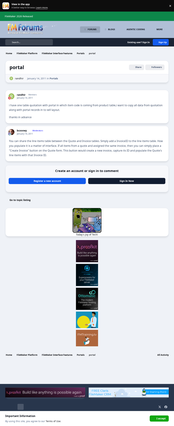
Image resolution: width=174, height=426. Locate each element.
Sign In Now (127, 181)
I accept (161, 418)
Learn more (6, 5)
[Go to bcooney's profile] (11, 132)
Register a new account (47, 181)
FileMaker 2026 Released (19, 16)
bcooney (22, 130)
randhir (19, 78)
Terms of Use (53, 421)
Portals (54, 78)
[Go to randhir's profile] (11, 78)
